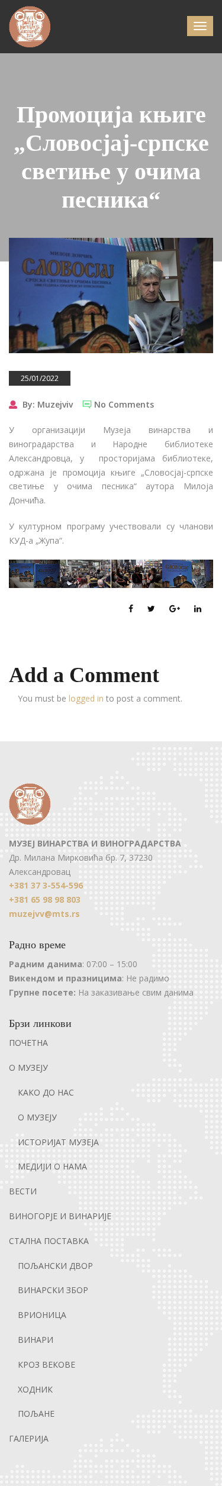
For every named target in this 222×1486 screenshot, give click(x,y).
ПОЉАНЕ (36, 1413)
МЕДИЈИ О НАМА (52, 1166)
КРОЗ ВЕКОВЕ (46, 1364)
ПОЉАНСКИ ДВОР (55, 1265)
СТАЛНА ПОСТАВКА (49, 1240)
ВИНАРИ (35, 1339)
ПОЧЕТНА (28, 1042)
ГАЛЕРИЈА (29, 1438)
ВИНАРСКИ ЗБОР (53, 1290)
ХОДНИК (35, 1389)
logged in (86, 698)
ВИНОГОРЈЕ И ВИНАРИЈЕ (60, 1216)
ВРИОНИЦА (42, 1314)
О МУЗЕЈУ (28, 1067)
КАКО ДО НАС (46, 1092)
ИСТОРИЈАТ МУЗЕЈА (58, 1142)
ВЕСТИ (23, 1191)
